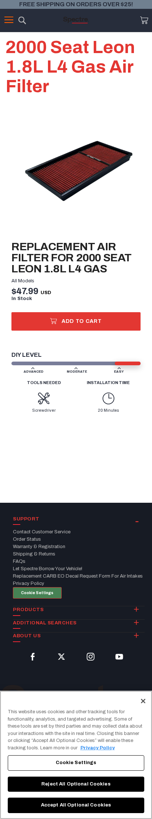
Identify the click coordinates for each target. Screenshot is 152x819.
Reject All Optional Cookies (76, 784)
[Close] (143, 701)
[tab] (79, 519)
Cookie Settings (37, 593)
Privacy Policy (97, 747)
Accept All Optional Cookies (76, 805)
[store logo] (76, 20)
